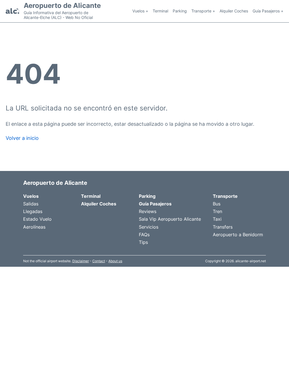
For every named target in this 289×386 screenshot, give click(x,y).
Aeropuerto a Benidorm (238, 234)
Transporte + (203, 10)
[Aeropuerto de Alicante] (12, 11)
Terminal (160, 10)
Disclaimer (80, 261)
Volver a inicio (22, 138)
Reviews (147, 211)
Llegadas (32, 211)
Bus (216, 204)
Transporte (225, 196)
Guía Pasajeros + (268, 10)
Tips (143, 242)
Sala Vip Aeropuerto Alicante (170, 219)
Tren (217, 211)
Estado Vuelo (37, 219)
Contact (98, 261)
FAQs (144, 234)
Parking (180, 10)
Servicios (148, 227)
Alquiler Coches (234, 10)
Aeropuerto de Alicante (62, 5)
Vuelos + (140, 10)
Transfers (223, 227)
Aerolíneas (34, 227)
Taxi (217, 219)
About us (115, 261)
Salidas (30, 204)
